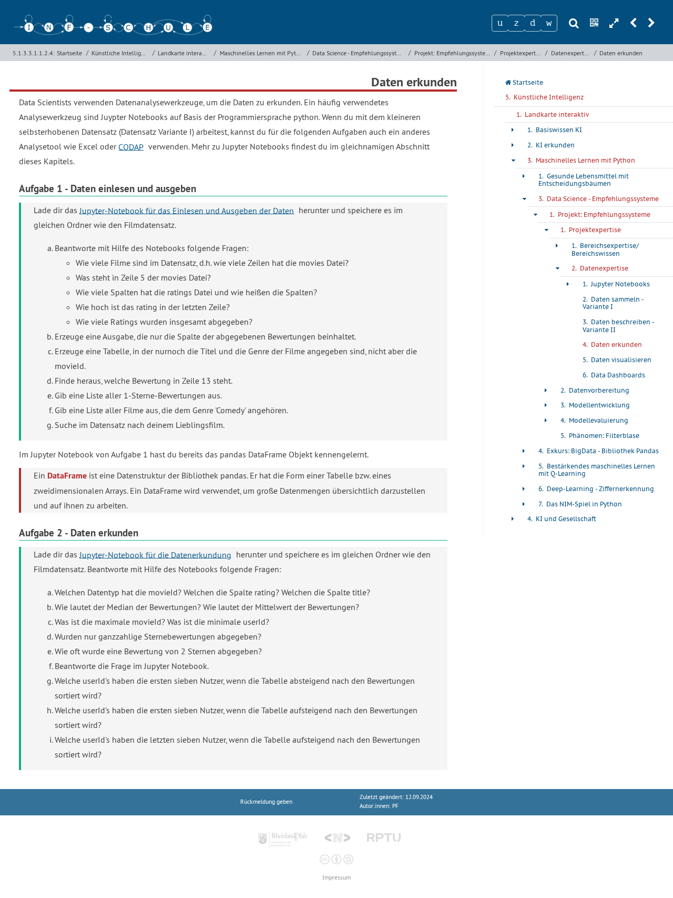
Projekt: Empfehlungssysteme (453, 53)
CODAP (131, 146)
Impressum (336, 877)
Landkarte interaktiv (185, 53)
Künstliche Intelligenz (120, 53)
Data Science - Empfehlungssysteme (359, 53)
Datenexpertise (571, 53)
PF (395, 806)
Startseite (69, 53)
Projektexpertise (521, 53)
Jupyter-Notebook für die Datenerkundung (155, 554)
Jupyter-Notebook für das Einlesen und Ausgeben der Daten (186, 210)
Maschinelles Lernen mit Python (262, 53)
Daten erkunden (621, 53)
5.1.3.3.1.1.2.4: (34, 53)
